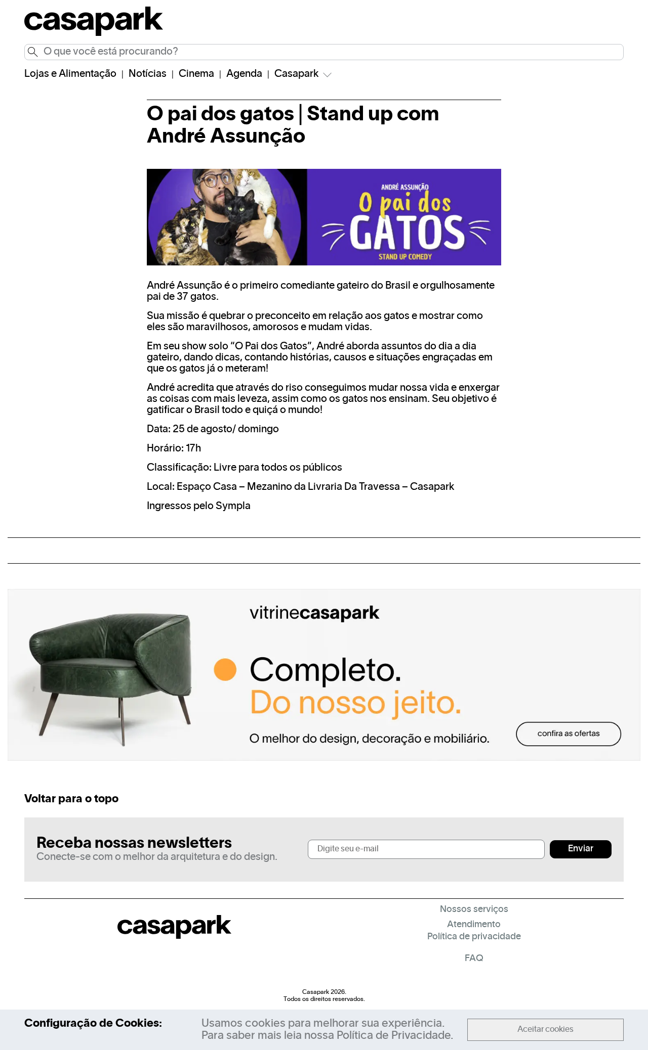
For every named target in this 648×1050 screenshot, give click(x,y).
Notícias (148, 74)
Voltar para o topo (71, 799)
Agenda (244, 74)
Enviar (580, 849)
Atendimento (474, 925)
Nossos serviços (474, 909)
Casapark (296, 74)
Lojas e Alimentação (70, 74)
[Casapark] (93, 34)
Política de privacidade (474, 937)
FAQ (474, 958)
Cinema (196, 74)
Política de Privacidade (394, 1036)
